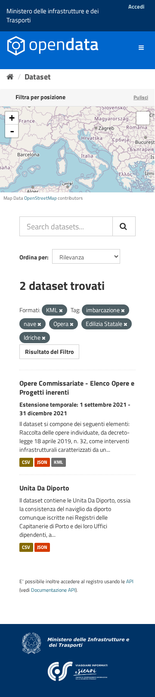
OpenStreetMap (40, 198)
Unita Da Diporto (44, 488)
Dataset (38, 76)
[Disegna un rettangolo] (142, 118)
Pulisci (140, 97)
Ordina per (33, 257)
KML (58, 462)
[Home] (10, 76)
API (129, 581)
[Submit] (124, 226)
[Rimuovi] (61, 310)
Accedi (136, 6)
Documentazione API (53, 590)
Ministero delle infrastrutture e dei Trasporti (52, 15)
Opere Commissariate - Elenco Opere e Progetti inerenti (76, 387)
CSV (26, 462)
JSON (42, 462)
